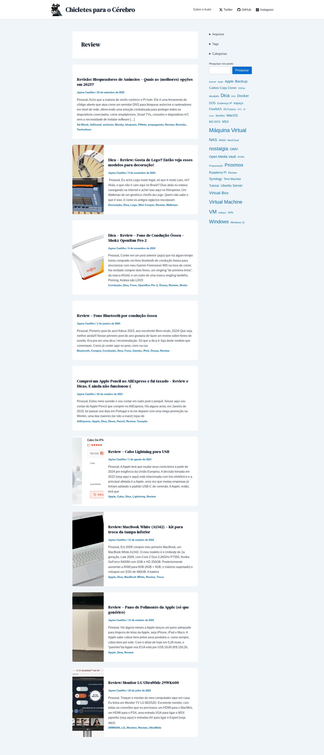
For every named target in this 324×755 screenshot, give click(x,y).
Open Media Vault (222, 157)
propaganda (156, 124)
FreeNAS (215, 109)
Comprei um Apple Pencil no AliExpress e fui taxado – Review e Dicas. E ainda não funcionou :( (132, 383)
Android (212, 82)
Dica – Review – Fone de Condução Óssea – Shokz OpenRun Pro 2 (146, 237)
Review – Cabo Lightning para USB (138, 451)
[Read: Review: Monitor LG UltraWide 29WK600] (88, 702)
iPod (146, 350)
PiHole (142, 124)
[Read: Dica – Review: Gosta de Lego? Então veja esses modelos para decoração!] (88, 179)
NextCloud (233, 140)
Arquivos (218, 34)
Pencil (121, 421)
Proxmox (234, 165)
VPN (230, 212)
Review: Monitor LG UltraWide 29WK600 (143, 682)
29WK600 (114, 727)
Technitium (84, 129)
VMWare (222, 213)
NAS (213, 140)
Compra (96, 350)
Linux (211, 116)
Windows (219, 221)
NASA (222, 140)
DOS (212, 103)
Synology (215, 179)
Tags (215, 44)
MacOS (232, 115)
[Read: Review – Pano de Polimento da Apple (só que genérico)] (88, 626)
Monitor (132, 727)
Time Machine (232, 178)
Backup (241, 81)
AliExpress (84, 421)
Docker (243, 96)
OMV (234, 149)
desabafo (214, 96)
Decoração (115, 204)
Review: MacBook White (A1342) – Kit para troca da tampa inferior (145, 529)
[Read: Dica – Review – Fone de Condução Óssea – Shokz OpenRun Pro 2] (88, 257)
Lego (133, 204)
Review (169, 124)
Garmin (137, 350)
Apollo (220, 82)
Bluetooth (83, 350)
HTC (240, 109)
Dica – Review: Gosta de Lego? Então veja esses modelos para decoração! (150, 162)
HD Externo (229, 109)
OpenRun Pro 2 (148, 285)
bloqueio (131, 124)
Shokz (183, 285)
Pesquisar (242, 70)
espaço (238, 103)
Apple (96, 421)
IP (244, 109)
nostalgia (218, 148)
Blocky (119, 124)
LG (123, 727)
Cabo (120, 496)
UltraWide (155, 727)
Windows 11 (237, 222)
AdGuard (95, 124)
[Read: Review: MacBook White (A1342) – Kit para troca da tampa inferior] (88, 548)
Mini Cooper (146, 204)
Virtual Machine (225, 202)
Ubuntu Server (231, 185)
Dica (126, 204)
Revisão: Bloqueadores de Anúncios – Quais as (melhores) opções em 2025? (135, 82)
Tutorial (214, 185)
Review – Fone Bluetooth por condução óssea (117, 315)
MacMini (220, 115)
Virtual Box (219, 193)
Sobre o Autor (202, 9)
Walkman (172, 204)
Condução (115, 285)
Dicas (111, 421)
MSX (225, 121)
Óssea (163, 285)
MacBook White (134, 576)
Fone (133, 285)
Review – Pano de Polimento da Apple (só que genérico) (148, 609)
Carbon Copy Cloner (223, 87)
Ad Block (82, 124)
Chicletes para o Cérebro (100, 9)
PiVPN (241, 157)
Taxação (142, 421)
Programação (216, 166)
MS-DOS (214, 121)
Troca (160, 576)
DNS (233, 96)
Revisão (181, 124)
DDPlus (241, 88)
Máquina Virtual (227, 130)
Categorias (219, 53)
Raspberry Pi (217, 172)
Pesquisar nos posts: (221, 63)
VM (213, 212)
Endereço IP (224, 103)
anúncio (108, 124)
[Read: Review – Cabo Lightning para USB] (88, 471)
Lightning (139, 496)
